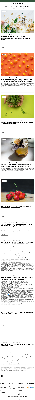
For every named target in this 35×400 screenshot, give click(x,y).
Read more (3, 47)
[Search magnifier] (19, 8)
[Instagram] (27, 385)
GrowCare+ (25, 6)
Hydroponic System (20, 34)
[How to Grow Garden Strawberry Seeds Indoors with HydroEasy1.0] (17, 179)
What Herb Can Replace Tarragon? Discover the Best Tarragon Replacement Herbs (16, 38)
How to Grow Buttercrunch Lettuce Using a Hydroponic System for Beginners (17, 243)
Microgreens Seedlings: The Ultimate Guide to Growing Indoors (17, 123)
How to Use (15, 6)
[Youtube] (30, 385)
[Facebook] (28, 385)
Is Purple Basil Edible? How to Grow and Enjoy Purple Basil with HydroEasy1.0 (16, 165)
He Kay (4, 240)
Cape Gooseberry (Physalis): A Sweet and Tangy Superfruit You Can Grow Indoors (16, 80)
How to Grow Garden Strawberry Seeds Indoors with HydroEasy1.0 (16, 207)
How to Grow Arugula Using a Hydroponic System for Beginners (17, 313)
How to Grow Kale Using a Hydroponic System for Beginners (17, 345)
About (28, 6)
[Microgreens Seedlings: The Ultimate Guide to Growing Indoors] (17, 95)
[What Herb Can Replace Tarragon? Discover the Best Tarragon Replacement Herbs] (17, 10)
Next (6, 376)
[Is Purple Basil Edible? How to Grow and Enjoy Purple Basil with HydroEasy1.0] (17, 138)
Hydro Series (7, 6)
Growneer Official (5, 34)
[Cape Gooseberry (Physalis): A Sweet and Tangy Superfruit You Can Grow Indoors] (17, 53)
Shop (11, 6)
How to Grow (20, 6)
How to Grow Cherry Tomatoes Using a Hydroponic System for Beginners (17, 278)
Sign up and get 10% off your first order (17, 396)
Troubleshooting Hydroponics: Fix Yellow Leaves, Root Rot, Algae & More (17, 225)
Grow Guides (19, 222)
